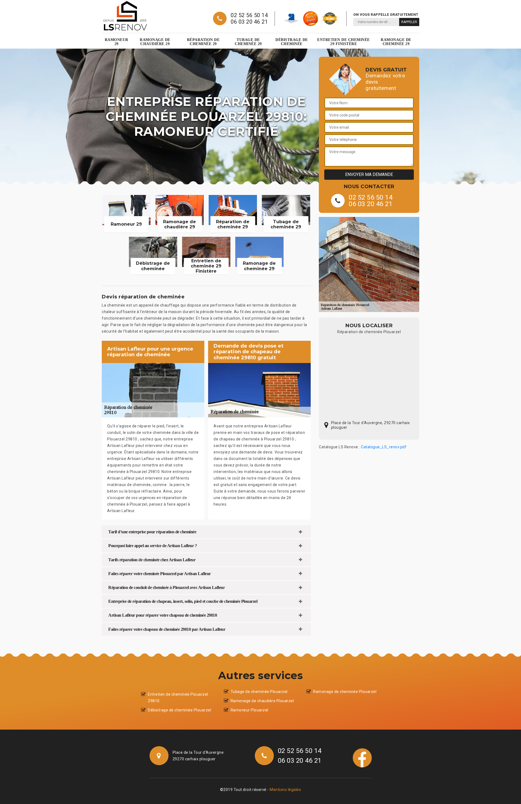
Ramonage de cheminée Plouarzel (344, 691)
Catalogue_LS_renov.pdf (383, 447)
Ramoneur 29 (116, 42)
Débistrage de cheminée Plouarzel (179, 710)
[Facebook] (362, 757)
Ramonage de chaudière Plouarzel (262, 701)
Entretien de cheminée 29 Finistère (343, 42)
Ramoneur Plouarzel (249, 710)
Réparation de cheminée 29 (203, 42)
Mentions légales (285, 789)
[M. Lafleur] (125, 15)
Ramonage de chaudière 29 (155, 42)
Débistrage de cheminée (291, 42)
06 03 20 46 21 (249, 21)
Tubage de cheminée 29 (248, 42)
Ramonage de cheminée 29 (396, 42)
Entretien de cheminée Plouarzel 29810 (178, 697)
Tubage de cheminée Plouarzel (259, 691)
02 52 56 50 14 (249, 15)
